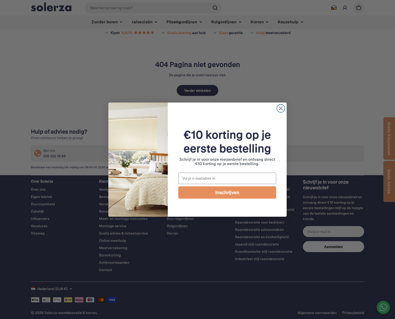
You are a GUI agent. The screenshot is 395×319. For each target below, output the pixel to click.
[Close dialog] (281, 108)
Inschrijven (227, 192)
